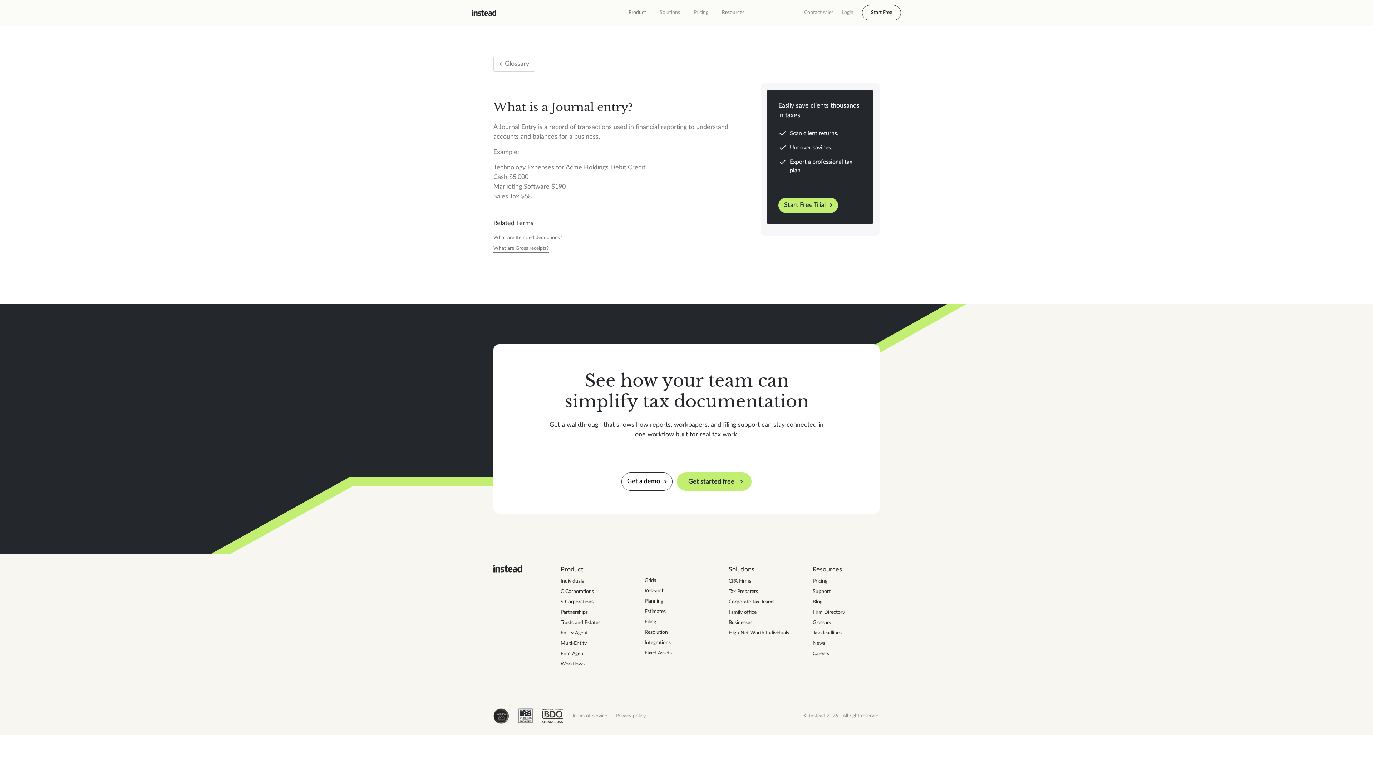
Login (847, 12)
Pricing (701, 12)
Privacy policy (631, 715)
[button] (637, 12)
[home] (484, 13)
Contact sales (818, 12)
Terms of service (589, 715)
